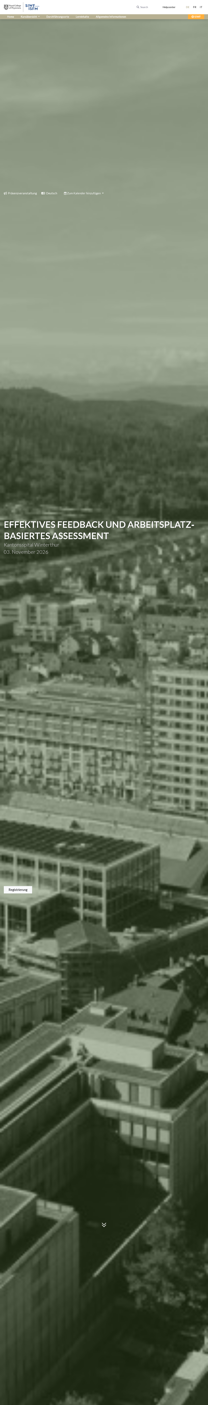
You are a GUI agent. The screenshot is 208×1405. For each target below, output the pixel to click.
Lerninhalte (82, 16)
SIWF (197, 16)
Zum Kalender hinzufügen (84, 193)
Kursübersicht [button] (29, 16)
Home (10, 16)
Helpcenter (169, 7)
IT (201, 7)
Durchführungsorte (57, 16)
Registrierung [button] (18, 890)
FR (194, 7)
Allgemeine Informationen (111, 16)
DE (187, 7)
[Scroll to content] (104, 1227)
